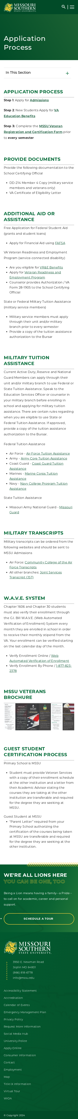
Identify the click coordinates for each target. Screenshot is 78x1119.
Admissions (39, 100)
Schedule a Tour (39, 918)
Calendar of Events (17, 1005)
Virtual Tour (12, 1091)
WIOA (8, 1098)
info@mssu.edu (23, 978)
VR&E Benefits (51, 267)
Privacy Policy (13, 1019)
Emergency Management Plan (25, 1012)
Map (7, 1077)
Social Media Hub (16, 1034)
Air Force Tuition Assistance (48, 453)
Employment (13, 1070)
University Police (15, 1041)
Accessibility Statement (20, 991)
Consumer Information (20, 1055)
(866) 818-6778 (23, 972)
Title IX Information (17, 1084)
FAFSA (60, 243)
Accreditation (13, 998)
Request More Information (22, 1026)
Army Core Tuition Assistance (44, 458)
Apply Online (13, 1048)
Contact (9, 1062)
